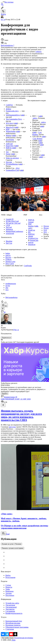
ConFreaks (28, 266)
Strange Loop (10, 261)
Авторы (8, 593)
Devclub (9, 162)
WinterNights (10, 131)
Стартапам (9, 629)
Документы (9, 609)
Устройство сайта (12, 603)
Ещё (8, 534)
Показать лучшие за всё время (12, 548)
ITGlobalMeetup (12, 164)
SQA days (9, 123)
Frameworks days (12, 111)
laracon (30, 242)
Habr (13, 640)
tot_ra (3, 19)
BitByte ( (9, 148)
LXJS (8, 225)
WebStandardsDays (13, 115)
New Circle (9, 264)
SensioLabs (34, 240)
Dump (8, 154)
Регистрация (10, 577)
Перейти (5, 394)
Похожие (18, 544)
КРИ (7, 129)
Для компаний (11, 607)
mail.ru (7, 255)
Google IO (10, 219)
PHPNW (31, 234)
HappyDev (10, 146)
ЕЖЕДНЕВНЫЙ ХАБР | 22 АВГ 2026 (16, 399)
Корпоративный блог (13, 621)
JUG (45, 232)
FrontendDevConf (12, 170)
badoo (7, 253)
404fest (8, 109)
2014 (17, 168)
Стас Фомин (37, 133)
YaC (7, 152)
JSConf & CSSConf (13, 223)
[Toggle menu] (2, 2)
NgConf (9, 227)
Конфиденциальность (13, 613)
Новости (8, 587)
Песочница (9, 595)
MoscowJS (10, 127)
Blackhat (9, 241)
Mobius (8, 135)
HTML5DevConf (12, 221)
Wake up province (12, 158)
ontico (35, 118)
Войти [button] (3, 14)
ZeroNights (10, 140)
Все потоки (9, 2)
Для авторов (10, 605)
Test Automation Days (14, 119)
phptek (30, 236)
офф (22, 115)
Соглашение (10, 611)
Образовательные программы (16, 627)
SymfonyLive (33, 238)
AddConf (9, 144)
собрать (38, 51)
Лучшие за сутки (7, 544)
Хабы (7, 589)
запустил (12, 427)
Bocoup (8, 257)
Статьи (8, 585)
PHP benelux (31, 225)
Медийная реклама (12, 623)
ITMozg (8, 259)
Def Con (9, 243)
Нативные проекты (13, 625)
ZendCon (31, 230)
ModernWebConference (14, 231)
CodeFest (9, 105)
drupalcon (31, 244)
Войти (7, 575)
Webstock (9, 229)
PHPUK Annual (31, 221)
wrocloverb (10, 233)
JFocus (46, 228)
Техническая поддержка (23, 638)
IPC (29, 232)
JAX (45, 230)
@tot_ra (16, 330)
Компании (9, 591)
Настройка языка (7, 638)
